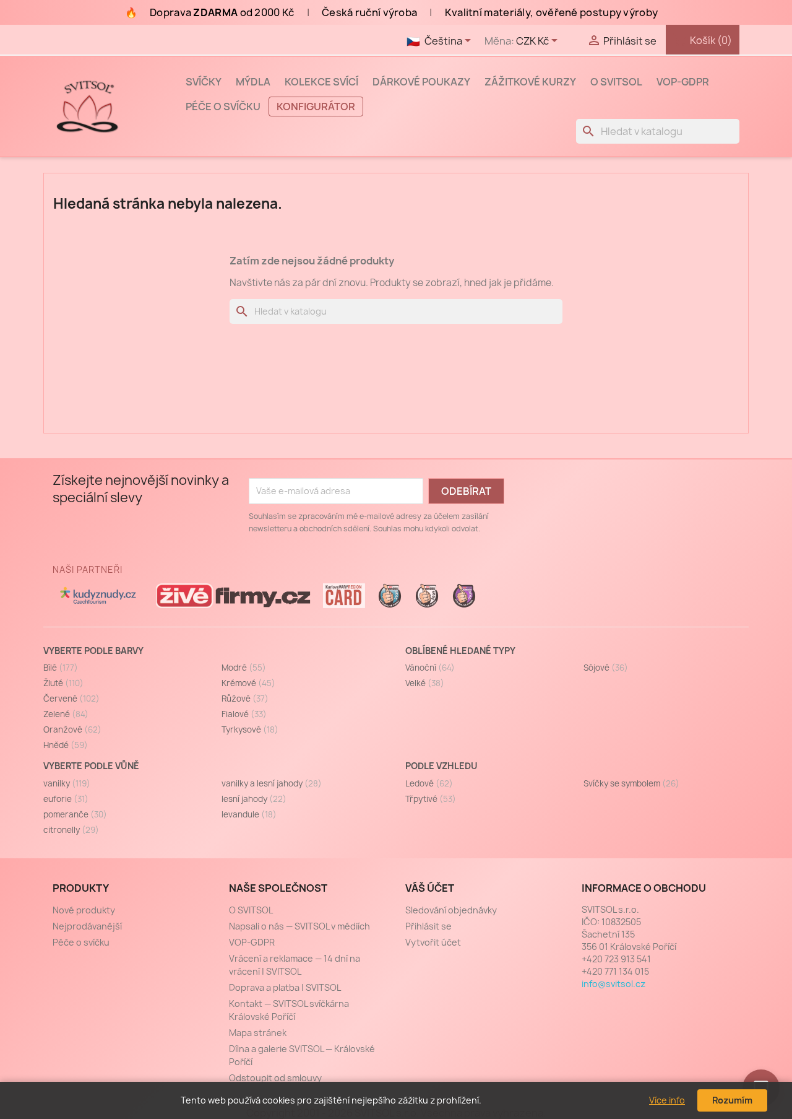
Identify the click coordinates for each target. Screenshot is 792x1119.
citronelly (71, 829)
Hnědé (65, 745)
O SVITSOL (616, 82)
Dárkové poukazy (421, 82)
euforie (65, 798)
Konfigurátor (316, 106)
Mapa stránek (257, 1032)
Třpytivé (430, 798)
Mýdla (253, 82)
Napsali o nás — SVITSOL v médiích (299, 926)
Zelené (65, 714)
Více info (667, 1100)
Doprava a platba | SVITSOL (285, 987)
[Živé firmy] (233, 595)
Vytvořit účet (433, 942)
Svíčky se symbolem (631, 783)
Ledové (429, 783)
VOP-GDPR (682, 82)
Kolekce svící (321, 82)
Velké (424, 683)
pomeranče (75, 814)
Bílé (60, 667)
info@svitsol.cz (613, 984)
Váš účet (429, 888)
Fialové (244, 714)
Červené (71, 698)
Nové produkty (84, 910)
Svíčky (204, 82)
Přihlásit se (428, 926)
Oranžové (72, 729)
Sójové (605, 667)
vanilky (66, 783)
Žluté (63, 683)
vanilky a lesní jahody (272, 783)
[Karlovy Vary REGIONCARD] (344, 595)
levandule (249, 814)
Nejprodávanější (87, 926)
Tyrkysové (250, 729)
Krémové (248, 683)
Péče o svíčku (223, 106)
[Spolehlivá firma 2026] (464, 595)
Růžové (245, 698)
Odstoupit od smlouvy (275, 1078)
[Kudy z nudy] (98, 595)
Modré (244, 667)
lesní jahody (254, 798)
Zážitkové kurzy (530, 82)
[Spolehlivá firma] (389, 595)
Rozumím (732, 1100)
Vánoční (430, 667)
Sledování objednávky (451, 910)
